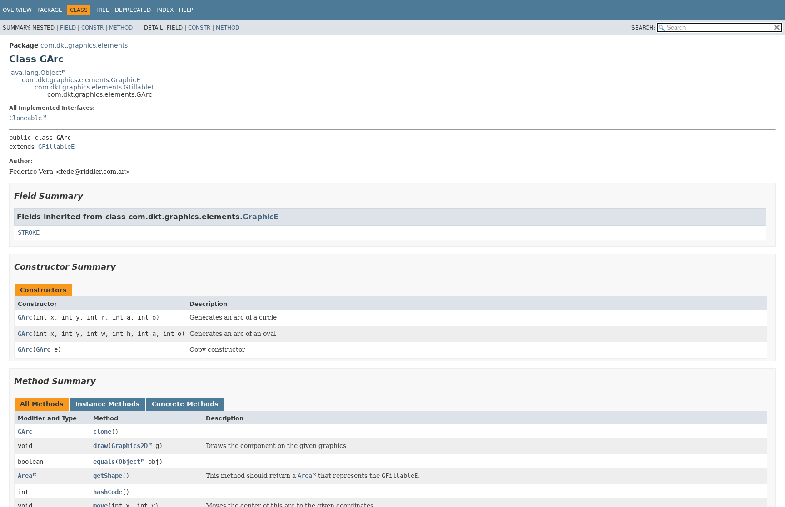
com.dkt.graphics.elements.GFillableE (95, 87)
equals (104, 461)
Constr (92, 28)
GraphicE (260, 216)
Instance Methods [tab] (107, 404)
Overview (17, 10)
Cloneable (25, 118)
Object (129, 461)
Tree (102, 10)
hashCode (107, 492)
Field (68, 28)
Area (25, 475)
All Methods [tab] (41, 404)
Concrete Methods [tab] (185, 404)
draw (100, 445)
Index (165, 10)
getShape (107, 475)
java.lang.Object (35, 72)
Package (49, 10)
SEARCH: (643, 28)
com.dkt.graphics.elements (84, 45)
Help (186, 10)
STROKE (29, 232)
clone (102, 431)
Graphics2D (129, 445)
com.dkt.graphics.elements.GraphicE (81, 80)
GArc (25, 317)
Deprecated (133, 10)
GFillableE (56, 146)
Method (121, 28)
